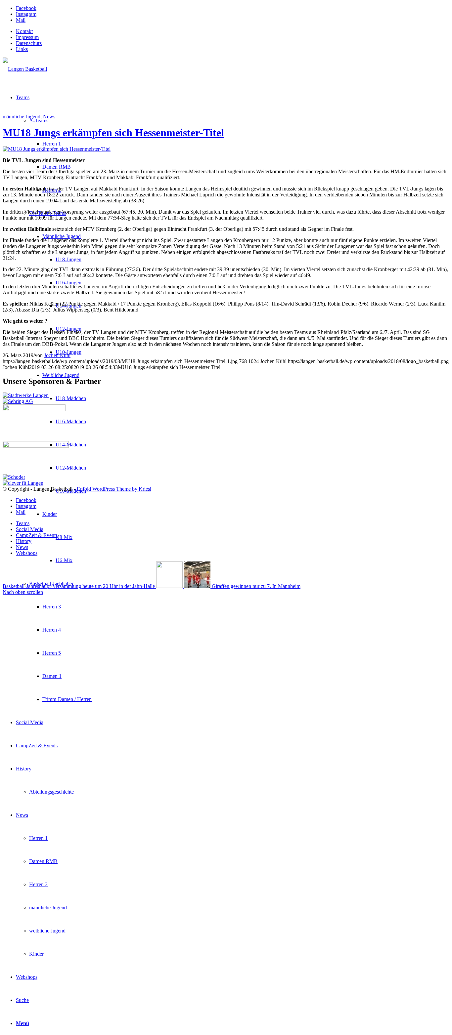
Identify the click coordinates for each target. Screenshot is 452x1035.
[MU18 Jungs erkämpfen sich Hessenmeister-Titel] (57, 149)
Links (22, 49)
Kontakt (24, 31)
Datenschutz (29, 43)
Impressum (27, 37)
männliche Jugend (21, 116)
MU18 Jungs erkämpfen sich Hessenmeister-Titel (113, 133)
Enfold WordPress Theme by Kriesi (114, 489)
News (49, 116)
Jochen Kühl (57, 355)
